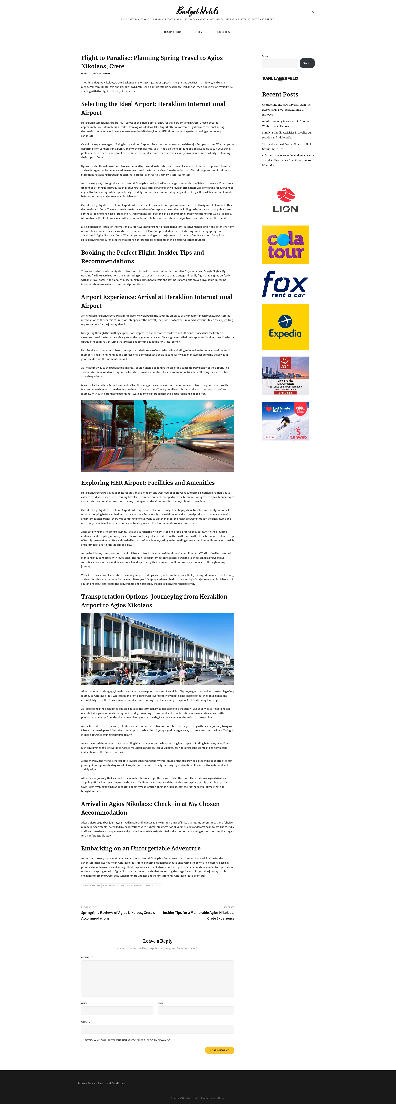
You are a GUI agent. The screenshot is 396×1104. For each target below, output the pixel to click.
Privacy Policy (86, 1083)
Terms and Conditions (111, 1083)
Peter (107, 73)
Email (162, 1003)
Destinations (172, 32)
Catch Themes (218, 1098)
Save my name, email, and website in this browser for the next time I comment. (128, 1040)
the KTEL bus (153, 885)
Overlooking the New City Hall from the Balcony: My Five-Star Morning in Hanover (286, 109)
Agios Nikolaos (91, 885)
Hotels (197, 32)
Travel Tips (222, 32)
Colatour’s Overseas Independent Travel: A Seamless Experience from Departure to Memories (288, 160)
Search (266, 56)
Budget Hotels (198, 11)
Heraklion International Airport (123, 885)
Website (85, 1022)
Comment (87, 957)
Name (85, 1003)
